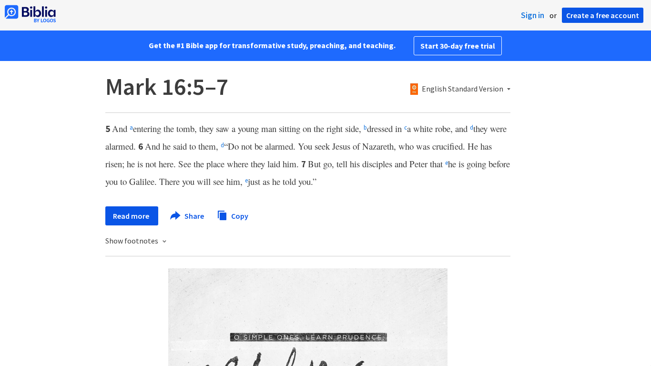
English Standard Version (462, 89)
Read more (132, 216)
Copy (239, 215)
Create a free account (602, 15)
